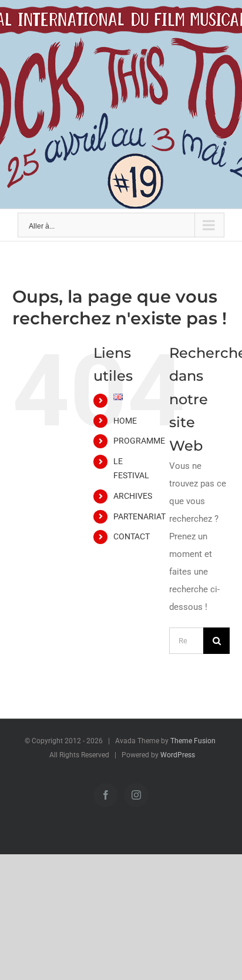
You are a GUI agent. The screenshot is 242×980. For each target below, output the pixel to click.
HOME (125, 420)
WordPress (177, 755)
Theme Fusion (193, 741)
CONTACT (131, 536)
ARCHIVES (132, 496)
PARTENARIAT (139, 516)
